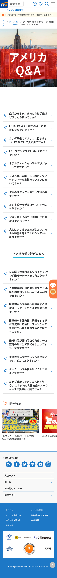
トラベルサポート (13, 515)
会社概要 (35, 520)
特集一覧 (15, 23)
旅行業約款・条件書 (39, 515)
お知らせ (9, 510)
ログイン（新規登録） (15, 10)
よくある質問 (37, 510)
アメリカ (9, 23)
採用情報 (9, 525)
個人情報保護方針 (13, 520)
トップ (3, 23)
